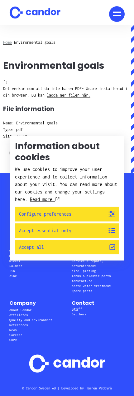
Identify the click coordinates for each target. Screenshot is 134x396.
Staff (77, 309)
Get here (79, 314)
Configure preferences (45, 214)
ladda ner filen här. (68, 95)
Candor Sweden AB (41, 388)
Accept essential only (45, 230)
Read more (42, 199)
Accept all (31, 247)
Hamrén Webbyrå (99, 388)
